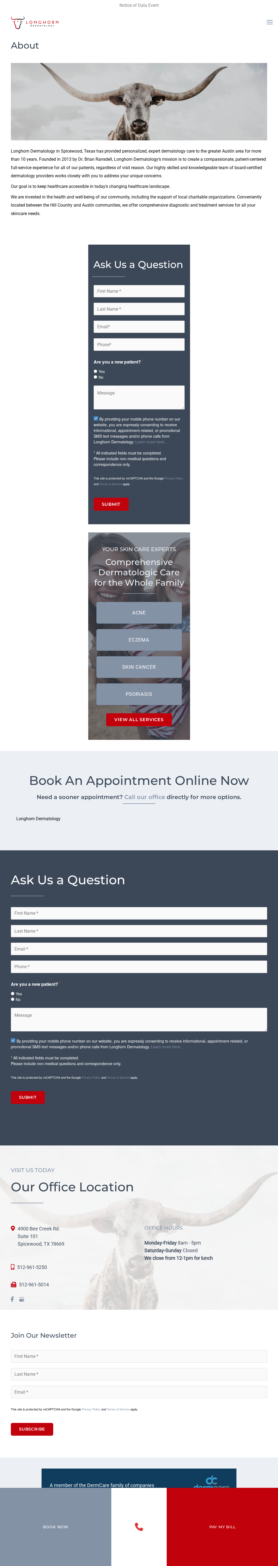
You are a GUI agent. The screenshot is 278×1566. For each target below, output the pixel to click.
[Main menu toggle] (270, 22)
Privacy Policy (174, 478)
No (101, 377)
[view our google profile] (21, 1299)
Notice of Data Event (139, 5)
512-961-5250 (32, 1267)
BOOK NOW (55, 1526)
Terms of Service (110, 484)
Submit (111, 504)
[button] (139, 613)
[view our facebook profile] (12, 1299)
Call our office (144, 796)
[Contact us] (139, 1526)
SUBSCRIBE (32, 1429)
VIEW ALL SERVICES (139, 719)
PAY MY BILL (222, 1526)
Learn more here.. (150, 441)
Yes (102, 371)
